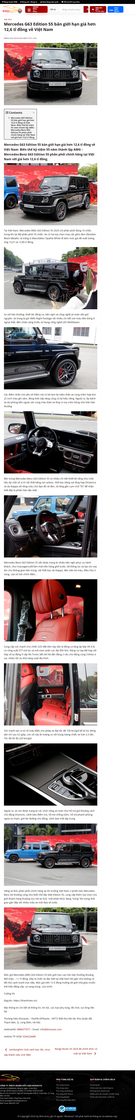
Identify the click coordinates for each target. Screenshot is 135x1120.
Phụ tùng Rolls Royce (64, 1094)
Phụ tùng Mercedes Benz (66, 1100)
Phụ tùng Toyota (62, 1085)
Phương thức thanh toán (100, 1091)
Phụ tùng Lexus (62, 1088)
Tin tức (8, 19)
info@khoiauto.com (51, 1029)
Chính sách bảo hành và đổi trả (102, 1097)
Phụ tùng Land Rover (64, 1091)
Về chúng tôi (95, 1085)
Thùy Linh (32, 38)
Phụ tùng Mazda (62, 1097)
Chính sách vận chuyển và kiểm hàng (104, 1094)
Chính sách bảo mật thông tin (101, 1088)
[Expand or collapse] (33, 112)
